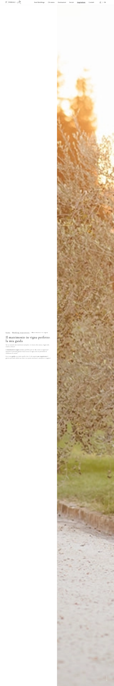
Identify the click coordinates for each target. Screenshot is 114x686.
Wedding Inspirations (21, 332)
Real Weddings (39, 2)
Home (8, 332)
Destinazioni (62, 2)
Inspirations (81, 2)
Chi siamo (51, 2)
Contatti (91, 2)
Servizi (71, 2)
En (105, 2)
